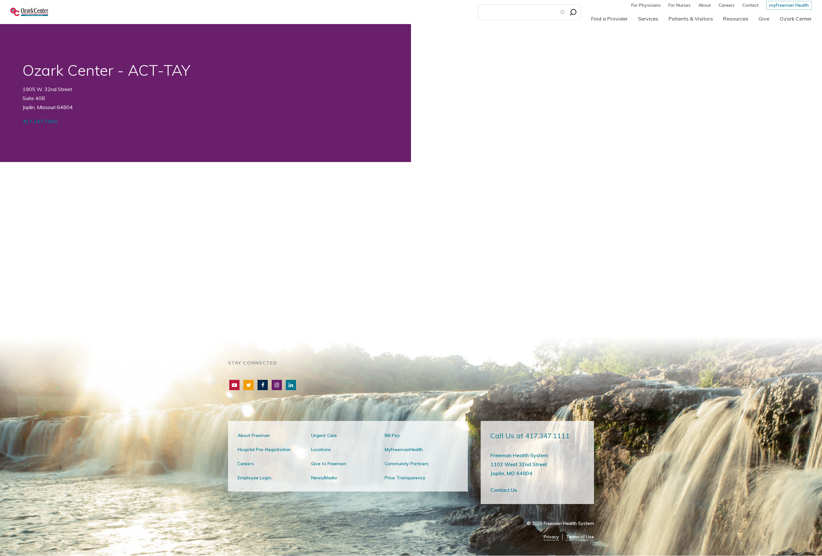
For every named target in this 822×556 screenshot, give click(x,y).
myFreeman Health (789, 5)
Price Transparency (405, 478)
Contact (750, 5)
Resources (735, 18)
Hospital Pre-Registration (264, 449)
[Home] (24, 12)
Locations (321, 449)
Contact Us (503, 490)
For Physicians (646, 5)
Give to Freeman (328, 463)
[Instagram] (277, 385)
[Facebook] (263, 385)
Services (648, 18)
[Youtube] (234, 385)
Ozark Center (796, 18)
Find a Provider (609, 18)
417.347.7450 (39, 121)
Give (763, 18)
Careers (727, 5)
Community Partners (407, 463)
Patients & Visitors (691, 18)
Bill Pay (392, 435)
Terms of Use (580, 537)
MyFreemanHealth (404, 449)
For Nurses (680, 5)
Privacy (551, 537)
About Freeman (254, 435)
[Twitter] (248, 385)
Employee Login (254, 478)
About (704, 5)
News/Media (324, 478)
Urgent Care (324, 435)
